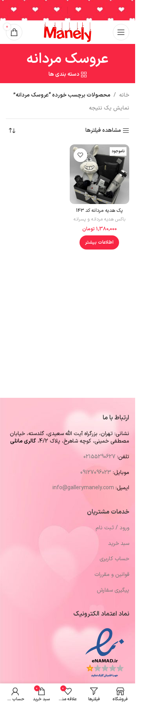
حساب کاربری (114, 559)
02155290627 (99, 457)
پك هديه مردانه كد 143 (99, 210)
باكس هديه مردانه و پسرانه (99, 219)
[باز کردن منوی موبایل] (121, 32)
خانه (124, 95)
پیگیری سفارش (113, 590)
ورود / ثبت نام (112, 528)
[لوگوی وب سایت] (67, 32)
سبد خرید (118, 543)
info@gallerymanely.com (83, 488)
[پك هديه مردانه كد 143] (100, 174)
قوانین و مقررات (111, 574)
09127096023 (95, 472)
